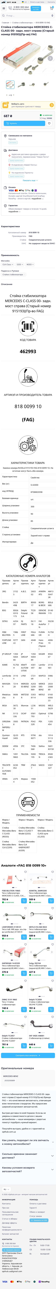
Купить (13, 123)
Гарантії (33, 1207)
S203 (19, 264)
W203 (29, 264)
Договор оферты (9, 1223)
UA (25, 2)
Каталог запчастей (10, 1234)
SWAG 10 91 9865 (9, 999)
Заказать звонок (13, 1250)
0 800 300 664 (10, 1243)
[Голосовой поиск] (52, 15)
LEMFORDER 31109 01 (11, 927)
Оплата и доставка (37, 2)
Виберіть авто (17, 104)
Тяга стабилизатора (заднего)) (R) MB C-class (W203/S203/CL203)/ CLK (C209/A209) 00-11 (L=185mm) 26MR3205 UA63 (41, 894)
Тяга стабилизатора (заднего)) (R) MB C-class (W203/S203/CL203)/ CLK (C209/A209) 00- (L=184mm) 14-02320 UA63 (14, 966)
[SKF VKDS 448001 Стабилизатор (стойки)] (41, 1025)
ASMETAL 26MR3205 (38, 891)
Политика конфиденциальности (12, 1228)
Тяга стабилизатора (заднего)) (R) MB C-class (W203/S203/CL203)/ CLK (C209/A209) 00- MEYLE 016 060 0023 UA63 (40, 930)
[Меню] (4, 8)
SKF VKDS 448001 (36, 1036)
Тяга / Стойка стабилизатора (8, 1003)
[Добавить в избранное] (49, 123)
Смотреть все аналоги (26, 1055)
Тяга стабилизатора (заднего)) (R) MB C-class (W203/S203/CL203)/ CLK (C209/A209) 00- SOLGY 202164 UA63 (40, 966)
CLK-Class (7, 264)
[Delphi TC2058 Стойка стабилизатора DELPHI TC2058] (41, 988)
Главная (5, 22)
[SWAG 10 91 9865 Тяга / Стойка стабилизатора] (14, 988)
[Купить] (24, 900)
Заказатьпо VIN (35, 8)
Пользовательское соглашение (10, 1213)
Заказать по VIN (40, 1220)
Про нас (5, 1207)
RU (5, 1189)
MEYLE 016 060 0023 (38, 927)
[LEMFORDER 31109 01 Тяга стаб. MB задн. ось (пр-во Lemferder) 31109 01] (14, 916)
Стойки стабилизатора (22, 22)
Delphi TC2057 (8, 1036)
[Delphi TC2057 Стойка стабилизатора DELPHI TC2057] (14, 1025)
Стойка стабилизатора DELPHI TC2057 (12, 1039)
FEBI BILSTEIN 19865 (11, 891)
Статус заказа (36, 1216)
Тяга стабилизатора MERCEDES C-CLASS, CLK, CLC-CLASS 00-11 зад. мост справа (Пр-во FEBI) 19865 (14, 894)
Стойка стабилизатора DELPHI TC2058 (39, 1003)
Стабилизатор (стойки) (39, 1038)
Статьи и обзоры (9, 1218)
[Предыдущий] (5, 58)
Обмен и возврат (37, 1212)
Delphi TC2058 (35, 999)
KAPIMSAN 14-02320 (11, 963)
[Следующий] (50, 58)
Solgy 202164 (35, 963)
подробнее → (38, 198)
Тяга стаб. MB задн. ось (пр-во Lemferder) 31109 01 (14, 930)
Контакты (51, 2)
